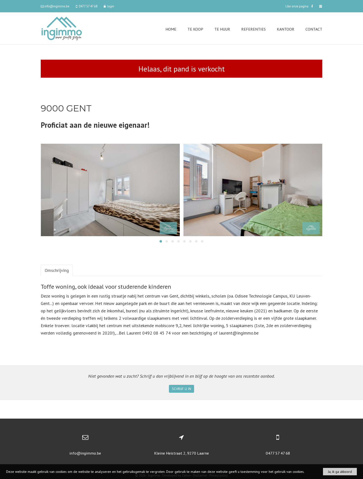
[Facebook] (312, 6)
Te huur (222, 29)
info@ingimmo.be (85, 453)
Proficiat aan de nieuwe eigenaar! (95, 125)
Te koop (195, 29)
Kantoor (285, 29)
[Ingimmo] (61, 28)
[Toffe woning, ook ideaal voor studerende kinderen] (110, 190)
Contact (313, 29)
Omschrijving (57, 270)
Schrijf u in (181, 389)
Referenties (253, 29)
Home (170, 29)
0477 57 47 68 (278, 453)
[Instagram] (320, 6)
